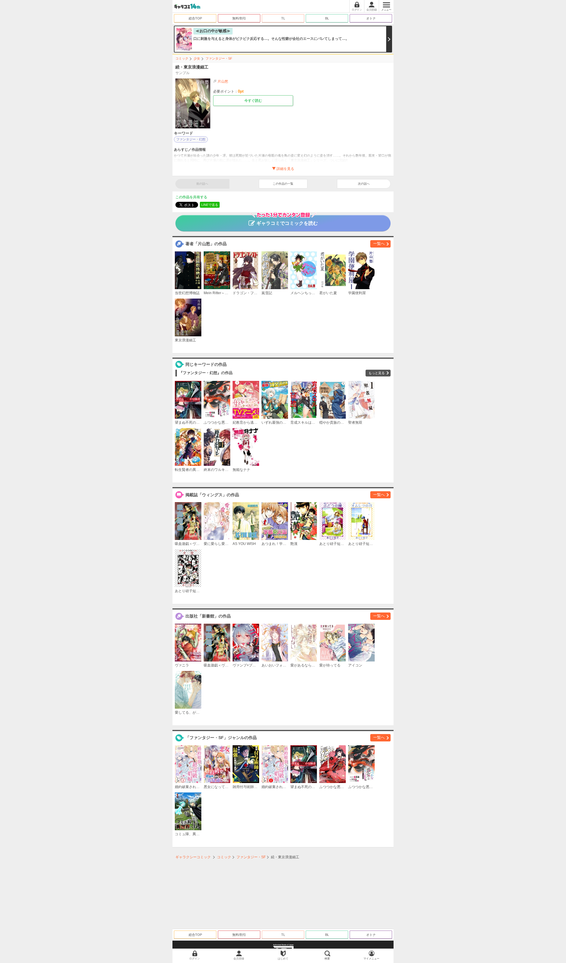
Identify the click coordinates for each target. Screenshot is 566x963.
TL (283, 18)
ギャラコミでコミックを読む (287, 223)
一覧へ (379, 243)
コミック (181, 58)
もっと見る (376, 373)
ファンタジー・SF (218, 58)
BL (327, 18)
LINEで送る (209, 205)
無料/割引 (239, 18)
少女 (197, 58)
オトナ (371, 18)
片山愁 (223, 81)
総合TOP (195, 18)
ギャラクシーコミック (193, 857)
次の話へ (364, 183)
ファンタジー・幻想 (190, 139)
